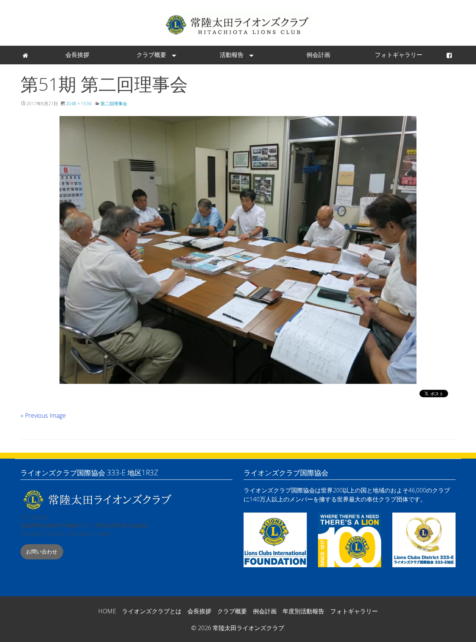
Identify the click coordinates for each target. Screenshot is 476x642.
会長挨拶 (77, 55)
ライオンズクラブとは (151, 611)
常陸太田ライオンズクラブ (238, 24)
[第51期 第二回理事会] (238, 250)
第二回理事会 (113, 103)
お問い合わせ (41, 551)
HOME (107, 611)
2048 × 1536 (78, 103)
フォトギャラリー (398, 55)
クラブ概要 (151, 55)
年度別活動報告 (303, 611)
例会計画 (318, 55)
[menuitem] (26, 55)
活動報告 (232, 55)
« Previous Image (43, 415)
